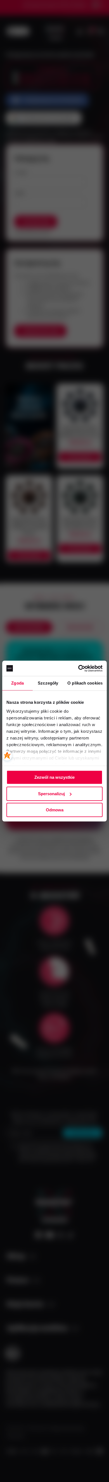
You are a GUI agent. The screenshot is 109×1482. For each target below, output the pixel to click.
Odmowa (54, 809)
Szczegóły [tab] (48, 683)
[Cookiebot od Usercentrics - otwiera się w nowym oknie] (78, 668)
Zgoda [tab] (17, 683)
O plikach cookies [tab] (85, 683)
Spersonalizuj (51, 793)
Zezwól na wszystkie (54, 777)
